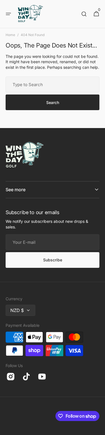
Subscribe (52, 259)
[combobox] (52, 84)
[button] (8, 14)
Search (52, 102)
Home (10, 35)
